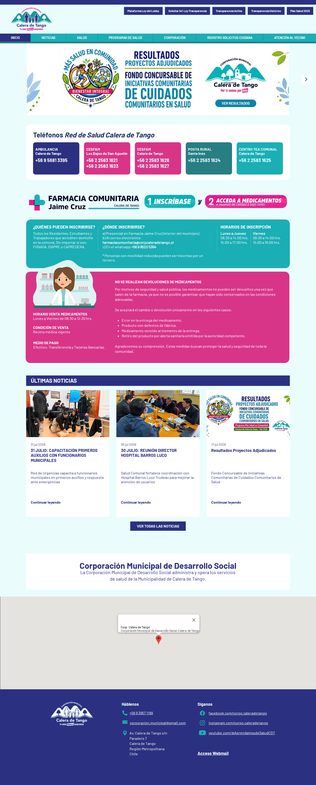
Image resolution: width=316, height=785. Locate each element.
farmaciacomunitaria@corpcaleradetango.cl (138, 242)
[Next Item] (306, 79)
